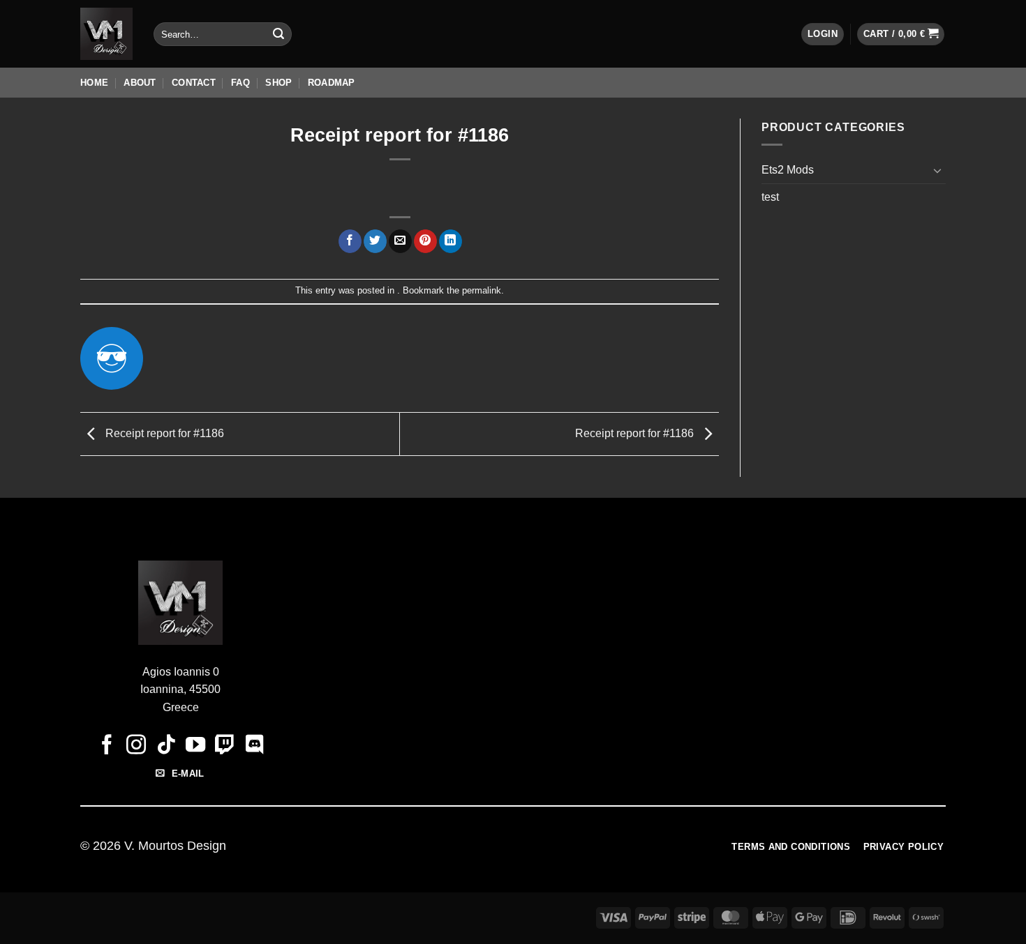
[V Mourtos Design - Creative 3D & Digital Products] (106, 33)
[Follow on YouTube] (195, 746)
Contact (194, 82)
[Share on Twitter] (375, 241)
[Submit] (278, 34)
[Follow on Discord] (254, 746)
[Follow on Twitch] (225, 746)
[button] (822, 34)
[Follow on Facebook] (107, 746)
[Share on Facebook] (350, 241)
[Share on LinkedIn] (450, 241)
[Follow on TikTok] (165, 746)
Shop (278, 82)
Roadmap (331, 82)
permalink (481, 290)
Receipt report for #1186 (163, 433)
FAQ (240, 82)
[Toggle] (937, 170)
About (140, 82)
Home (94, 82)
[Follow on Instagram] (136, 746)
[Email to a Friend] (400, 241)
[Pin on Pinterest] (425, 241)
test (770, 197)
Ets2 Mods (787, 170)
